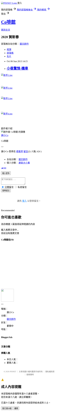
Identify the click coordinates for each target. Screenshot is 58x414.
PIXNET (13, 371)
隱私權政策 (49, 371)
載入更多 (6, 173)
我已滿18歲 (7, 408)
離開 (16, 408)
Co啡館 (8, 22)
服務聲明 (30, 374)
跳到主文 (5, 30)
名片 (9, 56)
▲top (3, 168)
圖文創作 (24, 44)
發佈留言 (6, 190)
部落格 (10, 53)
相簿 (9, 49)
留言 (26, 151)
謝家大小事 (24, 163)
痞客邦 (19, 151)
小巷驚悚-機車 (17, 68)
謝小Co (4, 135)
